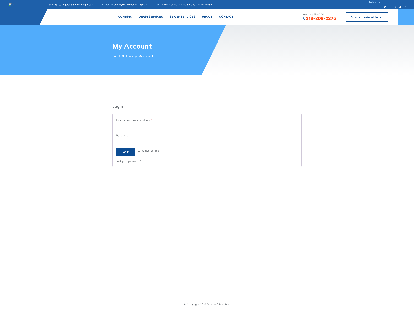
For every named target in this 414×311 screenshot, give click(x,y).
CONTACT (226, 16)
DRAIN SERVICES (151, 16)
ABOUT (207, 16)
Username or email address (139, 120)
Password (128, 135)
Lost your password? (129, 161)
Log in (125, 152)
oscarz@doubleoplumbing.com (130, 4)
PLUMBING (124, 16)
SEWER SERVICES (182, 16)
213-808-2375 (321, 18)
